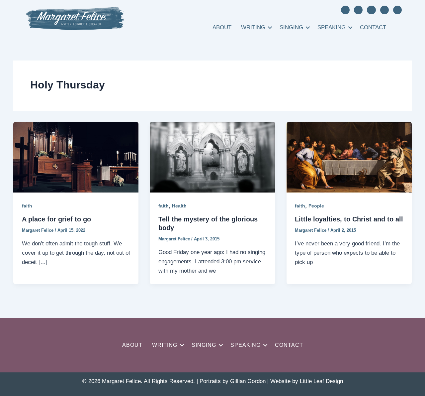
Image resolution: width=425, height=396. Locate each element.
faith (27, 205)
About (221, 27)
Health (179, 205)
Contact (373, 27)
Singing (291, 27)
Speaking (331, 27)
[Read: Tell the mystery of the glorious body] (212, 157)
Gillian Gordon (248, 381)
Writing (253, 27)
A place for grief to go (56, 219)
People (316, 205)
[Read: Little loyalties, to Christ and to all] (349, 157)
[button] (270, 27)
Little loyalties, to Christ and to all (349, 219)
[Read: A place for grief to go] (75, 157)
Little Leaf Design (321, 381)
